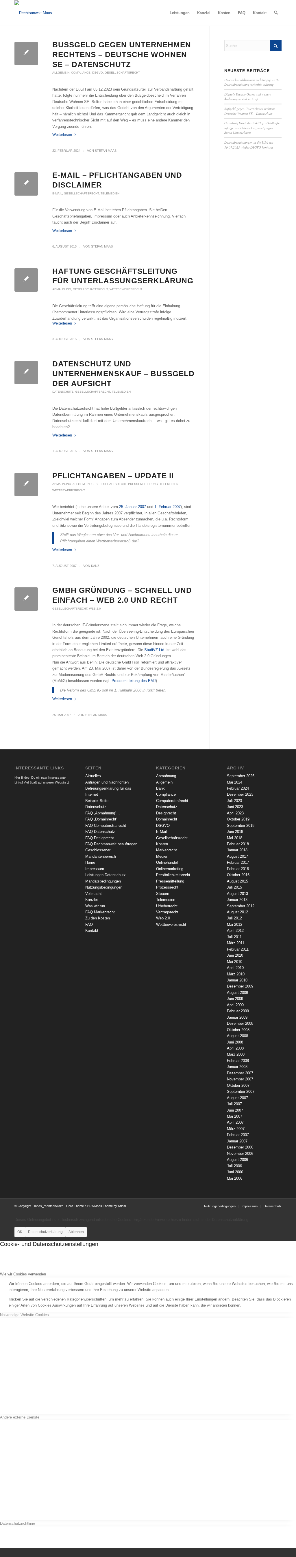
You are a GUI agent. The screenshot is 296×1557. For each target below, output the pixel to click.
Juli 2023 (234, 801)
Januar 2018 (237, 850)
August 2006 (237, 1159)
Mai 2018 (234, 838)
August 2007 (237, 1098)
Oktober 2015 (238, 875)
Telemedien (110, 193)
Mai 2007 (234, 1116)
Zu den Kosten (97, 918)
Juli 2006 (234, 1166)
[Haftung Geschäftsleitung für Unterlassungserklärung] (26, 280)
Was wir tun (95, 906)
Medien (162, 856)
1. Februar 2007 (167, 507)
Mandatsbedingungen (103, 881)
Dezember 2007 (240, 1073)
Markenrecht (166, 850)
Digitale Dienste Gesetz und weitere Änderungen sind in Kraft (247, 96)
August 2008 (237, 1036)
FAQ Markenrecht (100, 912)
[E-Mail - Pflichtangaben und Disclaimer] (26, 184)
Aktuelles (93, 776)
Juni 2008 (235, 1042)
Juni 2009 (235, 998)
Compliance (80, 72)
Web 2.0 (95, 608)
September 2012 (240, 906)
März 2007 (236, 1129)
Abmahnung (61, 289)
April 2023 (235, 813)
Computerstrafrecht (172, 801)
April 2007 (235, 1122)
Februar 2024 (238, 788)
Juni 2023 (235, 807)
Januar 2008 (237, 1067)
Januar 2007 (237, 1141)
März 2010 (236, 974)
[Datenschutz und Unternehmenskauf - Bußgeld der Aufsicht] (26, 372)
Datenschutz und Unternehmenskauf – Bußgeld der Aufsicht (123, 373)
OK (19, 1232)
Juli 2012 (234, 918)
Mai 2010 (234, 962)
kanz (95, 565)
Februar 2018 (238, 844)
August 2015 (237, 881)
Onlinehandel (167, 862)
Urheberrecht (166, 906)
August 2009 (237, 992)
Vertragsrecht (167, 912)
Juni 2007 (235, 1110)
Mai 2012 (234, 924)
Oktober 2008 (238, 1030)
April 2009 (235, 1005)
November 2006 (240, 1153)
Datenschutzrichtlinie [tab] (17, 1523)
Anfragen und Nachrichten (107, 782)
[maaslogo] (33, 13)
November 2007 (240, 1079)
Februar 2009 (238, 1011)
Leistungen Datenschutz (105, 875)
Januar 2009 (237, 1017)
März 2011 (235, 943)
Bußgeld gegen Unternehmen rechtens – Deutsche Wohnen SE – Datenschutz (121, 54)
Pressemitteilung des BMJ (134, 681)
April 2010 (235, 968)
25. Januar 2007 (132, 507)
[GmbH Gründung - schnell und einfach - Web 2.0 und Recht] (26, 599)
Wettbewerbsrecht (126, 289)
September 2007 (240, 1091)
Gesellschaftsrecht (122, 72)
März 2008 (236, 1054)
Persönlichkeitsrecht (173, 875)
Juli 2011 (234, 937)
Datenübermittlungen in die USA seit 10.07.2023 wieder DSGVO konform (248, 144)
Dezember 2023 (240, 794)
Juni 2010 (235, 955)
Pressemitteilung (143, 484)
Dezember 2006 (240, 1147)
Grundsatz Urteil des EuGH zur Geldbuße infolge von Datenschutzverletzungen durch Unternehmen (252, 128)
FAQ (89, 924)
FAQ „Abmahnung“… (102, 813)
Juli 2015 (234, 887)
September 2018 (240, 825)
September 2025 (240, 776)
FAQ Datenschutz (100, 831)
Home (90, 862)
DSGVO (97, 72)
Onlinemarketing (169, 869)
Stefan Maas (105, 150)
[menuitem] (179, 13)
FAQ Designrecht (99, 838)
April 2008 (235, 1048)
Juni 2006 (235, 1172)
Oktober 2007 (238, 1085)
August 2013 (237, 893)
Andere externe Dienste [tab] (19, 1417)
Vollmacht (93, 893)
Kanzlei (91, 900)
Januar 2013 (237, 900)
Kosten (162, 844)
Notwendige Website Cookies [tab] (24, 1315)
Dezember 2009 (240, 986)
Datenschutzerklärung (45, 1232)
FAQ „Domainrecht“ (101, 819)
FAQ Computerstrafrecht (105, 825)
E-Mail (57, 193)
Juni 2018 (235, 831)
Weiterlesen (62, 134)
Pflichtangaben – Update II (113, 475)
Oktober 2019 (238, 819)
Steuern (162, 893)
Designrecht (166, 813)
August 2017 (237, 856)
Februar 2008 (238, 1060)
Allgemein (60, 72)
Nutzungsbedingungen (103, 887)
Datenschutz (62, 391)
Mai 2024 (234, 782)
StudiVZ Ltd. (154, 650)
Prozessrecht (167, 887)
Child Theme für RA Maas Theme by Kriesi (96, 1206)
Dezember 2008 (240, 1023)
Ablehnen (76, 1232)
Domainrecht (166, 819)
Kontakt (91, 930)
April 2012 (235, 930)
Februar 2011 (238, 949)
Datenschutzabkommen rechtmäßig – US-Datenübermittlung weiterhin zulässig (252, 82)
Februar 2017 (238, 862)
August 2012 (237, 912)
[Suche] (276, 13)
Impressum (94, 869)
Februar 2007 (238, 1135)
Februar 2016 (238, 869)
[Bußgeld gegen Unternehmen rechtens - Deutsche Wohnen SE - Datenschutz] (26, 53)
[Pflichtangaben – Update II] (26, 484)
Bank (160, 788)
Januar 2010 (237, 980)
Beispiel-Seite (96, 801)
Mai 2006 (234, 1178)
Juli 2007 (234, 1104)
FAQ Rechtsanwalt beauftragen (111, 844)
